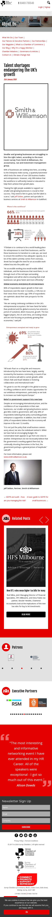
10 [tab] (28, 714)
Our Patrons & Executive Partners (16, 41)
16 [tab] (39, 714)
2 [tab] (12, 668)
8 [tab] (24, 714)
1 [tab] (2, 668)
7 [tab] (22, 714)
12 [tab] (31, 714)
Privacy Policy (18, 841)
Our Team (19, 37)
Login (40, 7)
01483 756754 (32, 894)
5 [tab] (41, 668)
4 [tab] (31, 668)
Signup (47, 7)
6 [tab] (20, 714)
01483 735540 (27, 3)
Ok (27, 912)
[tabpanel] (13, 657)
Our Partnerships (39, 41)
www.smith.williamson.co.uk (15, 457)
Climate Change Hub (21, 55)
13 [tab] (33, 714)
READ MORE (26, 614)
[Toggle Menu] (49, 13)
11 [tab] (29, 714)
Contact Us (6, 55)
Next (47, 520)
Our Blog (5, 48)
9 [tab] (26, 714)
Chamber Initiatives (10, 51)
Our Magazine (8, 44)
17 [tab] (41, 714)
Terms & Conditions (31, 841)
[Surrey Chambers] (6, 7)
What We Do (7, 37)
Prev (41, 520)
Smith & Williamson (28, 199)
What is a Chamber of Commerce (29, 44)
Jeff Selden (19, 196)
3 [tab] (21, 668)
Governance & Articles (29, 51)
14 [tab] (35, 714)
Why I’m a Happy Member (22, 48)
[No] (49, 907)
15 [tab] (37, 714)
